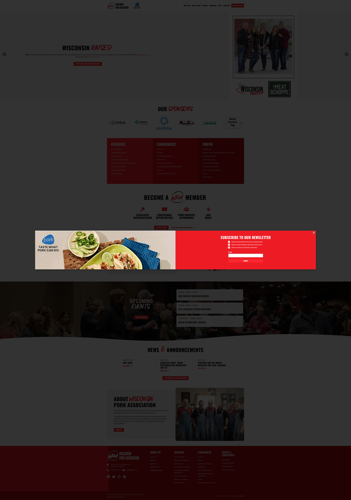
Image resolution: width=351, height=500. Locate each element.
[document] (175, 250)
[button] (314, 233)
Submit (246, 261)
